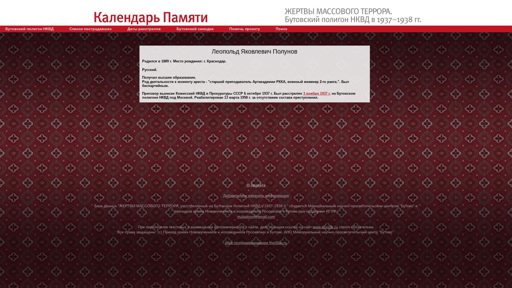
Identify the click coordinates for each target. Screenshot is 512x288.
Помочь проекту (244, 29)
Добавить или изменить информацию (256, 195)
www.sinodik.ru (325, 227)
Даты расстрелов (144, 29)
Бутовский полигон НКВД (29, 29)
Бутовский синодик (195, 29)
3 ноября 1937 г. (317, 93)
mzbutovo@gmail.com (256, 216)
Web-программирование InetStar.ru (256, 243)
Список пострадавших (90, 29)
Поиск (281, 29)
